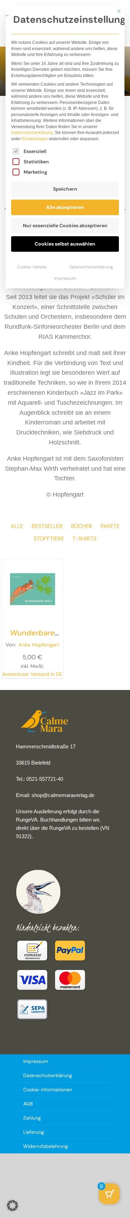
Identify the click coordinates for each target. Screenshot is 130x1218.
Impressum (65, 278)
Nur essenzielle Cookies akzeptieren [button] (65, 225)
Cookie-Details (31, 267)
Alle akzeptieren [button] (65, 207)
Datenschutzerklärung (32, 132)
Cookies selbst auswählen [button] (65, 244)
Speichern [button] (65, 189)
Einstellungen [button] (35, 138)
